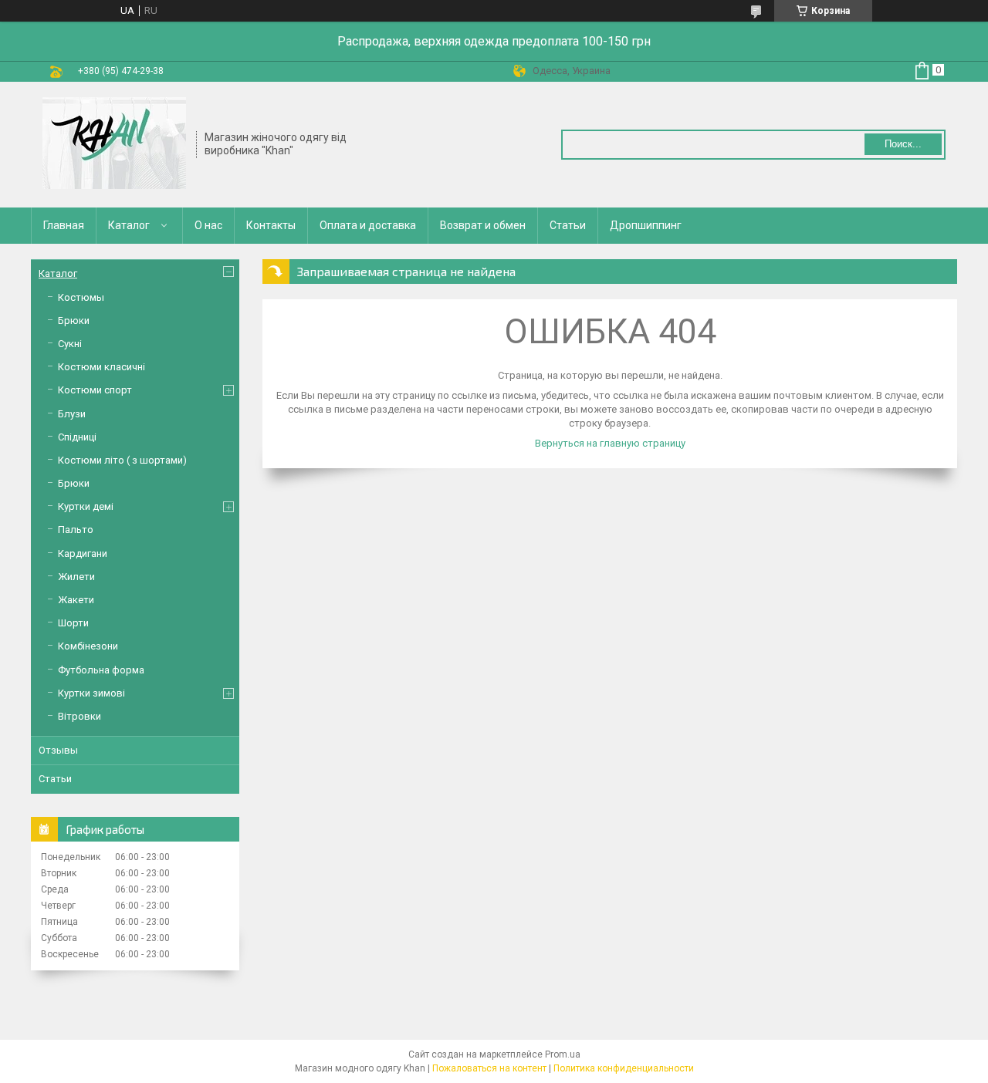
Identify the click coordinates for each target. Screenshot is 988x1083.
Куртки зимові (91, 693)
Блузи (72, 414)
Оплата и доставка (368, 225)
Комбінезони (88, 646)
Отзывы (58, 750)
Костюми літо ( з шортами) (122, 460)
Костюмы (81, 297)
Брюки (74, 320)
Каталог (129, 225)
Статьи (568, 225)
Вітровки (79, 716)
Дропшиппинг (646, 225)
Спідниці (77, 437)
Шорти (73, 623)
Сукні (70, 343)
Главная (63, 225)
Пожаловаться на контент (489, 1068)
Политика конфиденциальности (623, 1068)
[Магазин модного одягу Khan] (114, 143)
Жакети (76, 600)
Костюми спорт (95, 390)
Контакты (271, 225)
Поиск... (903, 144)
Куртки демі (85, 506)
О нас (208, 225)
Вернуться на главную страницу (610, 443)
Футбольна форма (101, 670)
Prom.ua (562, 1054)
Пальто (75, 529)
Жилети (76, 576)
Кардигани (82, 553)
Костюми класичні (101, 367)
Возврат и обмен (483, 225)
